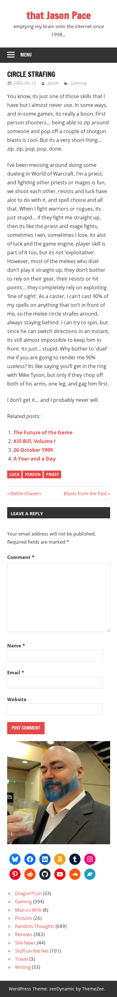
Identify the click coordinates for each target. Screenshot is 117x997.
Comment (20, 557)
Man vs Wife (28, 910)
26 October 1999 (33, 449)
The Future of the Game (42, 432)
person (33, 474)
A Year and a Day (34, 458)
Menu (26, 55)
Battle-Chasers (25, 493)
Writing (23, 967)
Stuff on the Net (32, 951)
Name (16, 645)
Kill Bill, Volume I (34, 441)
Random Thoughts (34, 926)
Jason (53, 83)
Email (15, 672)
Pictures (23, 918)
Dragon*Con (28, 893)
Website (17, 699)
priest (52, 474)
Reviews (23, 934)
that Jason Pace (59, 15)
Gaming (79, 83)
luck (14, 474)
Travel (21, 959)
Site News (25, 943)
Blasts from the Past (85, 493)
